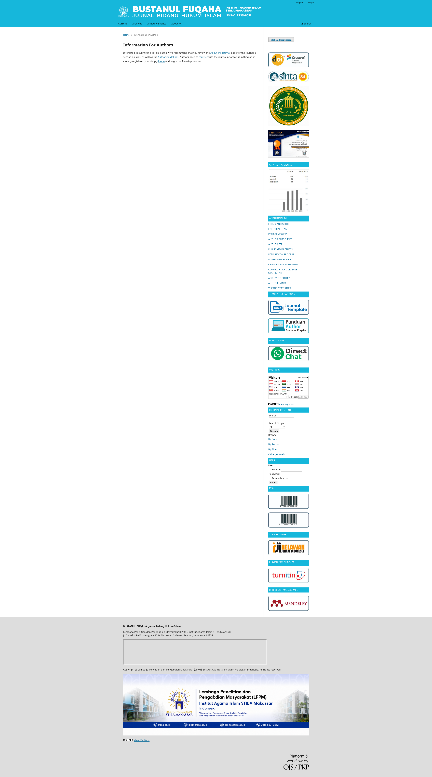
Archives (137, 23)
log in (161, 61)
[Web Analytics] (273, 404)
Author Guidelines (168, 57)
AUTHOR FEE (275, 244)
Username (274, 469)
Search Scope (276, 423)
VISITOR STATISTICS (279, 288)
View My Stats (287, 404)
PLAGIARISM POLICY (279, 259)
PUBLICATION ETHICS (280, 249)
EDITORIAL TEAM (278, 229)
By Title (272, 449)
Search (307, 23)
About (175, 23)
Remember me (280, 478)
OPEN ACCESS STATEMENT (283, 264)
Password (274, 474)
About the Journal (220, 52)
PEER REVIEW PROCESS (281, 254)
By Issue (273, 439)
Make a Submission (281, 39)
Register (300, 2)
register (203, 57)
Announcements (156, 23)
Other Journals (276, 454)
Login (311, 2)
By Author (273, 444)
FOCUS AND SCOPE (279, 224)
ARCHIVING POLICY (279, 278)
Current (122, 23)
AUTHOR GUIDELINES (280, 239)
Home (126, 34)
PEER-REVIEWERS (278, 234)
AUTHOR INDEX (277, 283)
